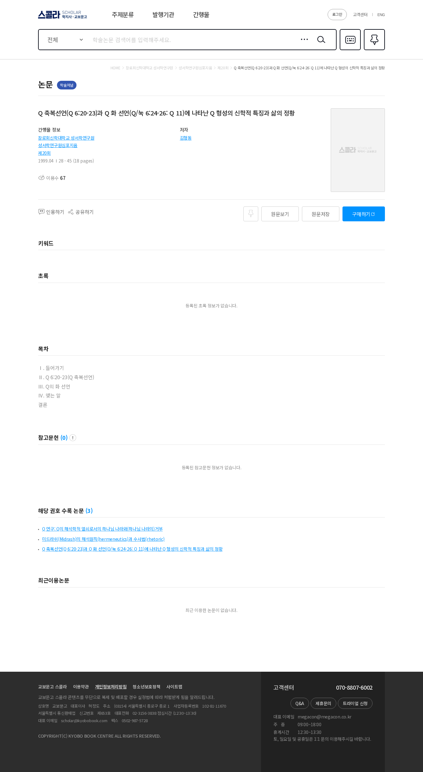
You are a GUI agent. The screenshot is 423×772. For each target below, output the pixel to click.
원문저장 (321, 214)
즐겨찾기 (373, 49)
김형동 (186, 138)
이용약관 (81, 686)
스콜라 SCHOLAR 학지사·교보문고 (62, 18)
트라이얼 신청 (355, 703)
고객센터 (360, 14)
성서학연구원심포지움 (57, 145)
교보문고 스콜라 (52, 686)
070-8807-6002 (354, 687)
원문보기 (280, 214)
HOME (115, 68)
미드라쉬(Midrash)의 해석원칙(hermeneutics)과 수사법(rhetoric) (103, 539)
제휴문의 (323, 703)
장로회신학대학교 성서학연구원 (66, 138)
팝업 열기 (72, 437)
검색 (320, 44)
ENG (381, 14)
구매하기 (361, 214)
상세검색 (303, 44)
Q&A (299, 703)
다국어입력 (350, 49)
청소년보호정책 (146, 686)
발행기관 (163, 14)
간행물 (201, 14)
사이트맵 (174, 686)
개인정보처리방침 (111, 686)
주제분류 (123, 14)
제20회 (44, 153)
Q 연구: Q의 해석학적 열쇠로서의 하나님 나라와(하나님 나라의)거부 (102, 529)
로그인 (337, 14)
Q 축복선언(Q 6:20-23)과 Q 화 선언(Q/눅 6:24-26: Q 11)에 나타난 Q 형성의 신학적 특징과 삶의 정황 (132, 549)
